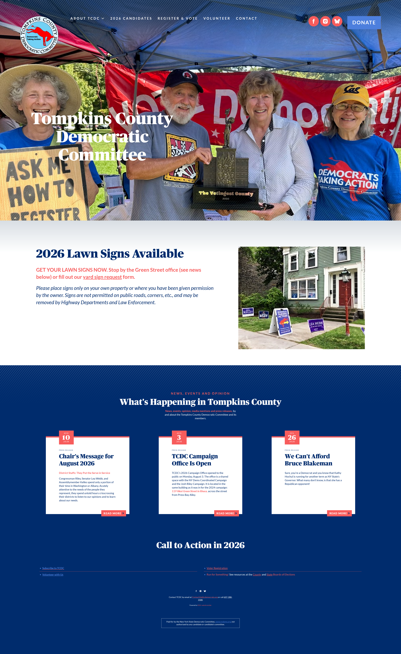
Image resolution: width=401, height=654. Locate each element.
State (270, 574)
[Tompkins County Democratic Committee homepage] (39, 35)
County (257, 574)
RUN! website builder (205, 605)
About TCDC (85, 18)
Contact (247, 18)
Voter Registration (217, 568)
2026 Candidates (131, 18)
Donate (364, 23)
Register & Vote (178, 18)
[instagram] (325, 21)
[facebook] (313, 21)
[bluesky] (337, 21)
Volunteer (217, 18)
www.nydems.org (223, 622)
